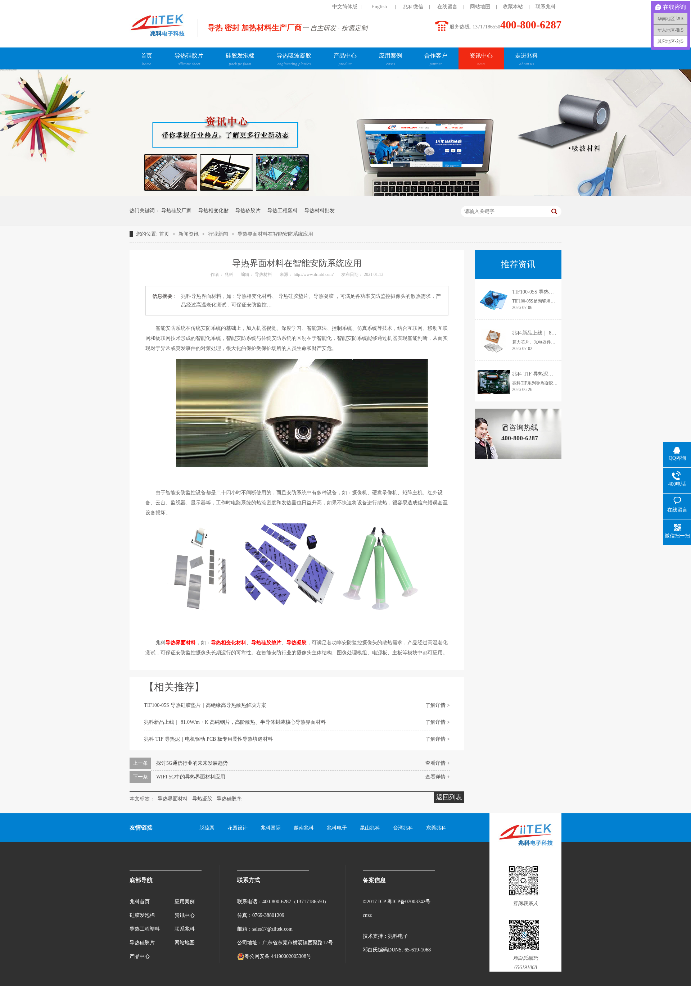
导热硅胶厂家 (176, 210)
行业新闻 (219, 234)
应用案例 (390, 59)
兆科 (229, 274)
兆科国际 (271, 828)
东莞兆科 (436, 828)
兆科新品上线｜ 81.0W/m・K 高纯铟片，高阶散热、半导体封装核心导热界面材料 (235, 722)
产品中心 (345, 59)
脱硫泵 (206, 828)
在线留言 (447, 6)
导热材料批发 (319, 210)
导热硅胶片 (189, 59)
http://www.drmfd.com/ (314, 274)
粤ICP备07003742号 (408, 901)
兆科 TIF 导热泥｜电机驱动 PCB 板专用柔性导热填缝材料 (208, 739)
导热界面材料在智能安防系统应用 (275, 234)
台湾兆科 (403, 828)
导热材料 (264, 274)
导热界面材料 (181, 642)
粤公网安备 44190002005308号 (277, 956)
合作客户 (435, 59)
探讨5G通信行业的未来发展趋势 (192, 763)
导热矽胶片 (248, 210)
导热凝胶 (296, 642)
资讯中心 (481, 59)
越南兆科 (304, 828)
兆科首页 (140, 901)
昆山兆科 (370, 828)
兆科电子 (337, 828)
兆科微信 (413, 6)
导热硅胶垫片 (266, 642)
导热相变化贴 (213, 210)
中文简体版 (344, 6)
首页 (146, 59)
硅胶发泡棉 (240, 59)
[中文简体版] (310, 7)
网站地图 (480, 6)
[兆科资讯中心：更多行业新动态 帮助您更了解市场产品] (345, 194)
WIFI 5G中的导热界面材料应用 (190, 777)
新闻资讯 (189, 234)
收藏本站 (513, 6)
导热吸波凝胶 (294, 59)
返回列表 (449, 797)
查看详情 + (437, 763)
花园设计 (237, 828)
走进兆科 (526, 59)
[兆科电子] (157, 38)
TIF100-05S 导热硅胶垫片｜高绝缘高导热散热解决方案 (205, 705)
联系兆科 (546, 6)
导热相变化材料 (228, 642)
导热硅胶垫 (229, 798)
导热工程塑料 (282, 210)
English (379, 6)
